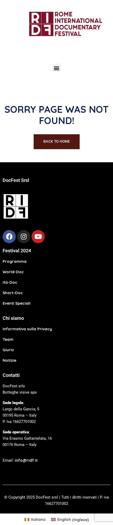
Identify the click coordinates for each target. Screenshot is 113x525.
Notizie (9, 360)
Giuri (7, 349)
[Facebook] (9, 236)
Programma (15, 261)
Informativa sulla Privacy (27, 328)
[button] (56, 68)
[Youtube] (38, 236)
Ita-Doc (10, 282)
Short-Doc (13, 292)
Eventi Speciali (16, 303)
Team (8, 339)
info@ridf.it (26, 460)
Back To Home (56, 141)
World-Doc (13, 271)
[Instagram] (23, 236)
